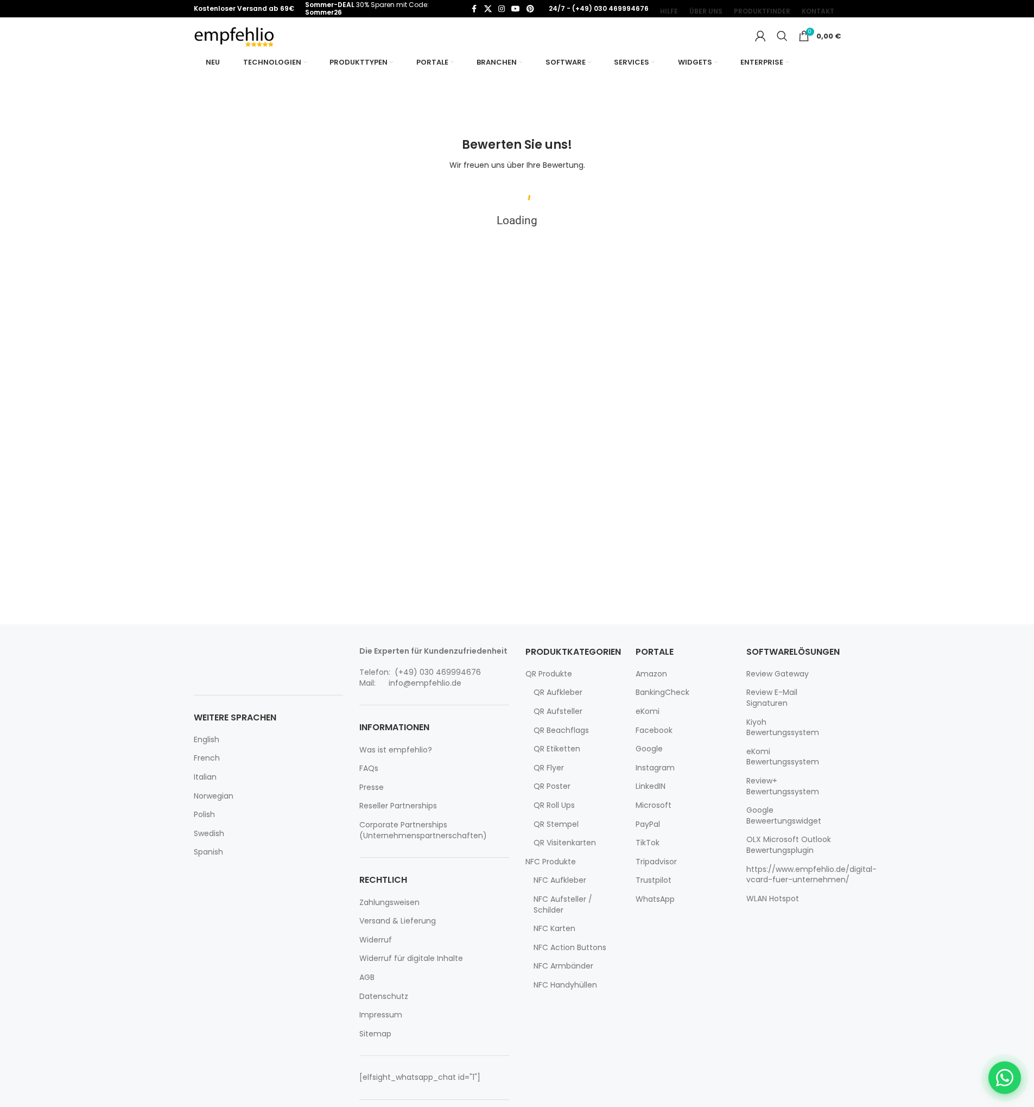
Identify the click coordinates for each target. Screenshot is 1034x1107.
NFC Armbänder (563, 966)
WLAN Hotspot (772, 899)
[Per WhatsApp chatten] (1004, 1077)
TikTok (647, 843)
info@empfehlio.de (425, 683)
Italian (205, 777)
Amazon (651, 674)
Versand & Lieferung (397, 921)
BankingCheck (662, 692)
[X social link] (488, 9)
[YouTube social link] (515, 9)
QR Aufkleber (558, 692)
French (207, 758)
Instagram (655, 768)
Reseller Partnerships (398, 806)
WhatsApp (655, 899)
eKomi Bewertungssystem (782, 757)
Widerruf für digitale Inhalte (411, 958)
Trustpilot (653, 880)
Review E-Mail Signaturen (771, 698)
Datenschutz (383, 996)
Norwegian (213, 796)
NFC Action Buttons (570, 947)
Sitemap (375, 1034)
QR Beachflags (561, 730)
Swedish (209, 833)
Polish (204, 814)
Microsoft (653, 805)
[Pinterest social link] (530, 9)
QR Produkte (548, 674)
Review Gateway (777, 674)
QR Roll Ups (554, 805)
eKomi (647, 711)
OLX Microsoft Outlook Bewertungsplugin (788, 845)
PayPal (648, 824)
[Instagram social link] (501, 9)
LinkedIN (650, 786)
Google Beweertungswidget (783, 815)
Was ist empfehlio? (395, 750)
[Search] (782, 36)
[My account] (760, 36)
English (206, 740)
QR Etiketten (557, 749)
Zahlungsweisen (389, 902)
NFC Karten (554, 928)
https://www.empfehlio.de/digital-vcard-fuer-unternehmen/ (811, 874)
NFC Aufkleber (560, 880)
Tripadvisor (656, 862)
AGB (367, 977)
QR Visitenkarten (565, 843)
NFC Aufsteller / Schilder (563, 904)
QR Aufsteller (558, 711)
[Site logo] (234, 35)
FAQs (368, 768)
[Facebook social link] (474, 9)
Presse (371, 787)
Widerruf (375, 940)
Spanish (208, 852)
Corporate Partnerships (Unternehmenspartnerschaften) (423, 830)
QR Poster (552, 786)
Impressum (380, 1015)
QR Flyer (549, 768)
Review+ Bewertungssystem (782, 786)
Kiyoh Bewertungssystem (782, 727)
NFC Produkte (550, 862)
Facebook (654, 730)
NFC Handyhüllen (565, 985)
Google (649, 749)
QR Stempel (556, 824)
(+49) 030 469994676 (436, 672)
